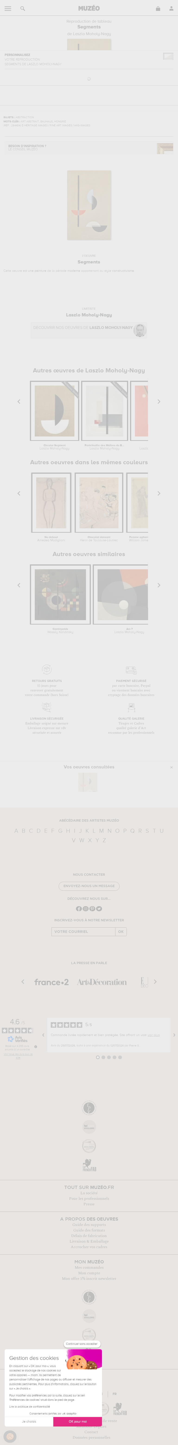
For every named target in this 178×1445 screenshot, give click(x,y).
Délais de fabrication (89, 1236)
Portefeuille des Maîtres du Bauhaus (105, 447)
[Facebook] (79, 910)
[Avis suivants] (174, 1035)
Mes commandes (89, 1268)
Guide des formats (89, 1230)
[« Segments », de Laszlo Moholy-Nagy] (87, 782)
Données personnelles (91, 1438)
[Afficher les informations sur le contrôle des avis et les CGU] (36, 1047)
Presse (89, 1204)
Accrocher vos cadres (89, 1247)
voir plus (154, 1035)
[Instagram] (85, 910)
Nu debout (51, 539)
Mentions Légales (91, 1426)
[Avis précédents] (43, 1035)
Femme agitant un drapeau (146, 539)
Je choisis (29, 1421)
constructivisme (123, 270)
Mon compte (89, 1273)
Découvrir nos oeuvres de (83, 328)
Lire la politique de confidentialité (29, 1406)
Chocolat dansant (99, 539)
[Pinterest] (92, 910)
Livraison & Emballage (89, 1241)
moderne (73, 270)
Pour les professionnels (89, 1199)
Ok (121, 932)
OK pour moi (78, 1421)
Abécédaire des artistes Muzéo (89, 820)
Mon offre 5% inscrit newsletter (89, 1279)
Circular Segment (55, 447)
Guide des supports (89, 1225)
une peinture (37, 270)
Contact (91, 1432)
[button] (9, 1436)
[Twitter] (99, 910)
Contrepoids (60, 631)
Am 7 (129, 631)
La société (89, 1193)
